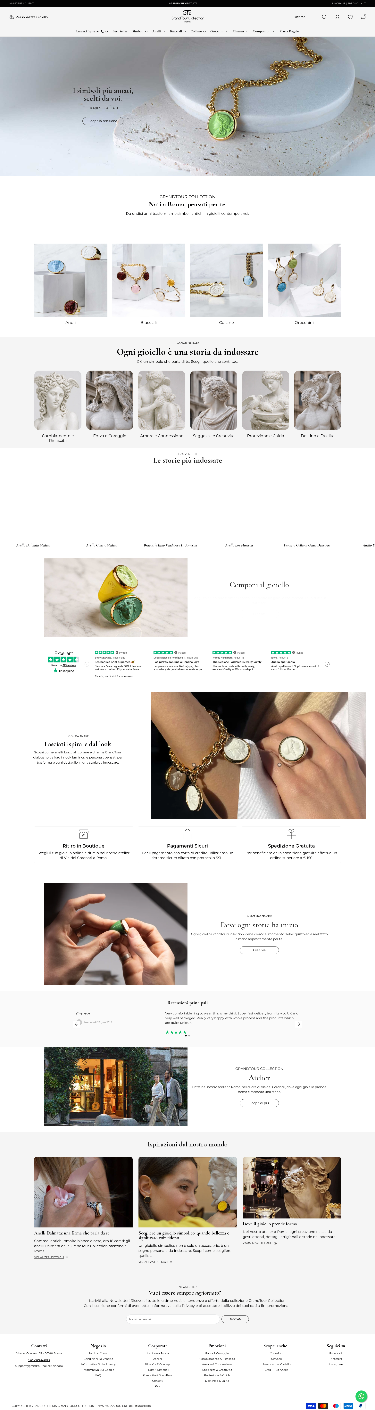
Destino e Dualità (318, 435)
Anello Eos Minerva (239, 545)
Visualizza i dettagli (49, 1257)
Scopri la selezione (103, 121)
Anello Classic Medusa (102, 545)
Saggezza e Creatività (214, 435)
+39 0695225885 (39, 1359)
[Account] (337, 17)
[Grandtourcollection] (70, 280)
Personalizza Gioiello (32, 17)
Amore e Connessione (161, 435)
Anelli (70, 322)
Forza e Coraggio (109, 435)
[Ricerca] (310, 17)
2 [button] (189, 1036)
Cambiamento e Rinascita (58, 438)
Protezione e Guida (265, 435)
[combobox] (307, 17)
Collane (226, 322)
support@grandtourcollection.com (39, 1366)
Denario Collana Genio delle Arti (307, 545)
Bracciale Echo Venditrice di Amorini (170, 545)
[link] (258, 755)
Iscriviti (235, 1319)
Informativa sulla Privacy (173, 1306)
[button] (76, 1024)
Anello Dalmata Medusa (33, 545)
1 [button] (186, 1036)
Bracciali (148, 322)
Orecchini (304, 322)
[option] (58, 406)
